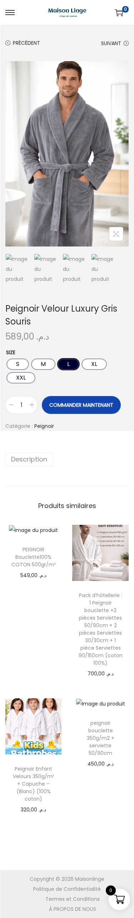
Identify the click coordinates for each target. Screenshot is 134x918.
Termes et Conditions (72, 899)
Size (10, 352)
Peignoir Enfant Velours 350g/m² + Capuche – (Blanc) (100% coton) (33, 783)
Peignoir (44, 426)
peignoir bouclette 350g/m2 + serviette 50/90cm (100, 738)
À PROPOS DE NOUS (72, 909)
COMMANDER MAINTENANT (81, 405)
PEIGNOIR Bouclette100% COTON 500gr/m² (33, 557)
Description (29, 459)
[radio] (18, 364)
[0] (119, 12)
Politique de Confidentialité (67, 889)
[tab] (67, 459)
